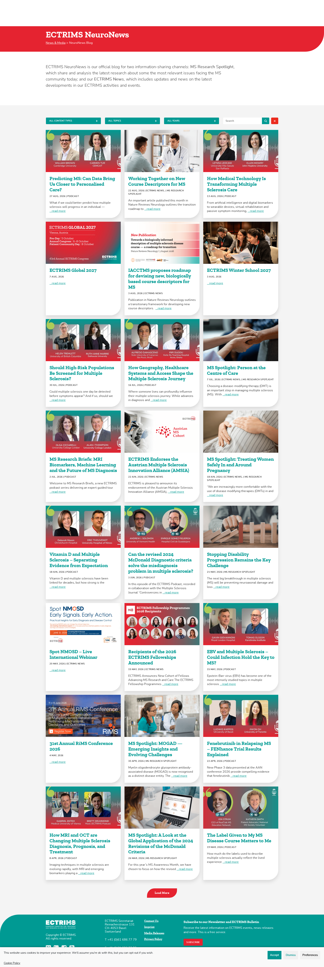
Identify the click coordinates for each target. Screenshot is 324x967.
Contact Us (151, 921)
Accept (274, 955)
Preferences (310, 955)
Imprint (149, 927)
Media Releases (154, 933)
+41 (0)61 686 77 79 (122, 939)
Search (265, 121)
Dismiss (291, 955)
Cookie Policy (12, 963)
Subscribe (193, 942)
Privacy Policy (153, 939)
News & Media (55, 42)
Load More (162, 893)
